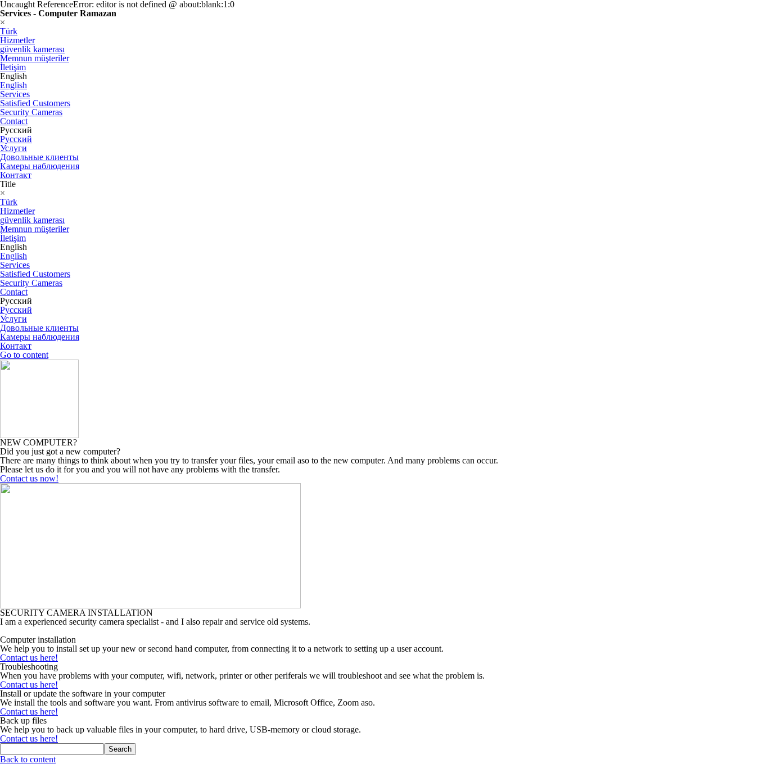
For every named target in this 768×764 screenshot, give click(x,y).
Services (15, 94)
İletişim (13, 67)
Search (120, 749)
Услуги (13, 148)
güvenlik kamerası (32, 49)
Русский (16, 139)
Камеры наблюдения (39, 166)
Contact (14, 121)
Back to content (28, 759)
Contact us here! (29, 657)
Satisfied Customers (35, 103)
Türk (8, 31)
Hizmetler (17, 40)
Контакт (15, 175)
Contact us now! (29, 478)
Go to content (24, 355)
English (13, 85)
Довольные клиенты (39, 157)
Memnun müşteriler (34, 58)
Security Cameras (31, 112)
